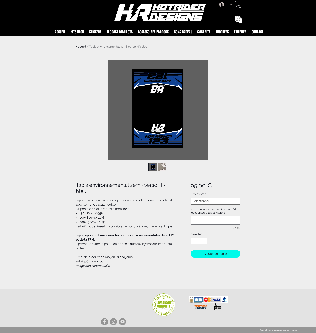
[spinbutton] (199, 241)
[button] (239, 4)
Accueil (81, 46)
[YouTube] (122, 321)
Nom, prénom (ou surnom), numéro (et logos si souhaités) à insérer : (213, 211)
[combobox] (215, 201)
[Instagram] (113, 321)
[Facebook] (104, 321)
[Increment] (204, 241)
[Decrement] (193, 241)
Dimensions (198, 194)
